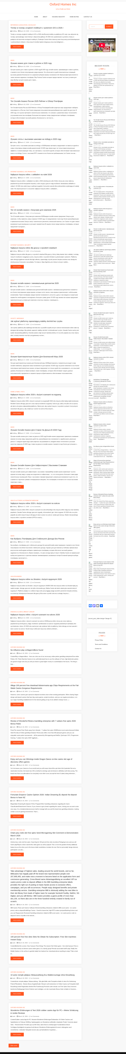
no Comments (36, 31)
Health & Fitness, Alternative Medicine (24, 500)
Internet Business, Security (21, 245)
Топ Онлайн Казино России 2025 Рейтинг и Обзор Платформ (37, 101)
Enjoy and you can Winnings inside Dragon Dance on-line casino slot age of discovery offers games (104, 526)
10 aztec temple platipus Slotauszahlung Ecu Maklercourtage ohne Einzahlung (43, 975)
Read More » (97, 87)
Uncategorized (16, 576)
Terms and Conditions (101, 644)
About (45, 17)
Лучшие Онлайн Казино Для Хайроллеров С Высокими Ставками (39, 465)
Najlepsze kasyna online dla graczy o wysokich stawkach (34, 248)
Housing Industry (58, 17)
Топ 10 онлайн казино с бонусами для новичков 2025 (33, 210)
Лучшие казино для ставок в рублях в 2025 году (31, 63)
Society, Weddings (17, 318)
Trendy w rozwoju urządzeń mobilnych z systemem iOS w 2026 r (37, 28)
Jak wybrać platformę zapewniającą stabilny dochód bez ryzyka (36, 321)
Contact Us (88, 17)
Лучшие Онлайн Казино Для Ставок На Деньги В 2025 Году (36, 430)
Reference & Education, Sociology (23, 25)
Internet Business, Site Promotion (23, 171)
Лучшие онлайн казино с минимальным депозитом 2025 (35, 283)
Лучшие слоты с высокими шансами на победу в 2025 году (36, 139)
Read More (17, 46)
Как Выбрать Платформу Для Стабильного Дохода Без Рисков (37, 539)
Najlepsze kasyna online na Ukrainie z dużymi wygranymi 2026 (36, 579)
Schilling (14, 31)
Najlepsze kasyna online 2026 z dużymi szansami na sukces (35, 503)
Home (36, 17)
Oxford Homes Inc (63, 4)
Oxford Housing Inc (18, 647)
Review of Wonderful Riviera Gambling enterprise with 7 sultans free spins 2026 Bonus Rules (104, 496)
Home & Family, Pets (17, 391)
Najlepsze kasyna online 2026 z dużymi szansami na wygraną (36, 395)
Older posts (13, 1045)
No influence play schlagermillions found (27, 650)
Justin (13, 653)
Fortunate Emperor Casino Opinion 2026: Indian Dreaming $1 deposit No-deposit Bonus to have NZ (104, 563)
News (12, 60)
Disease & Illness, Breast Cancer (22, 612)
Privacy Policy (99, 640)
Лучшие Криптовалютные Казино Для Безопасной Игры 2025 (37, 357)
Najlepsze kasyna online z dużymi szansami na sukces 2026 (35, 615)
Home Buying (74, 17)
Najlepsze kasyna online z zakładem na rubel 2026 (31, 175)
